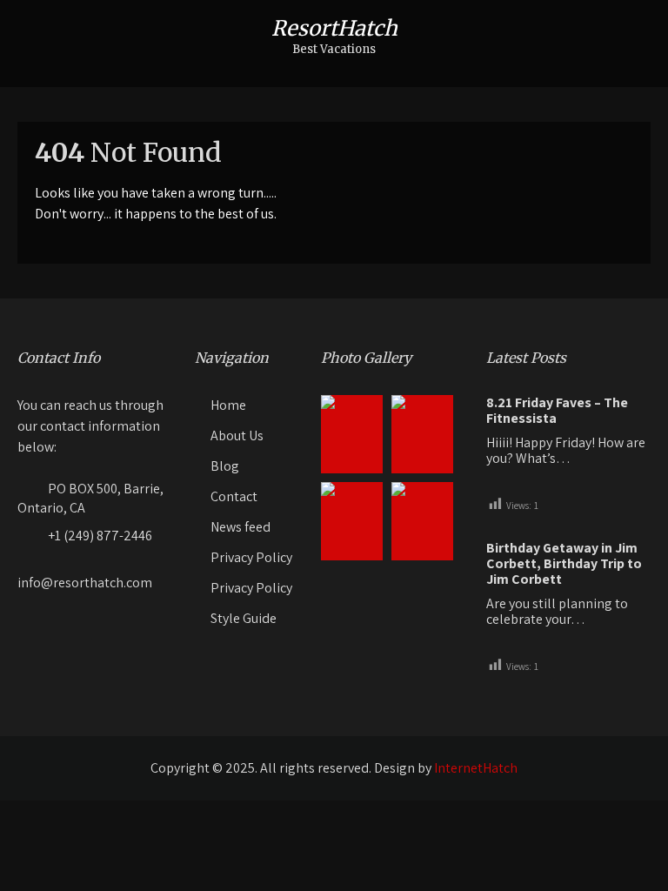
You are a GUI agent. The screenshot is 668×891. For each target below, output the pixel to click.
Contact (233, 496)
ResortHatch (334, 28)
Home (228, 405)
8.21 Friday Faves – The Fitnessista (557, 410)
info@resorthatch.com (84, 582)
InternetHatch (476, 768)
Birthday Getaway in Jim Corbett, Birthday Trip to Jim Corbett (564, 563)
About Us (237, 435)
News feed (240, 527)
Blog (224, 466)
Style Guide (243, 618)
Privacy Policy (251, 557)
